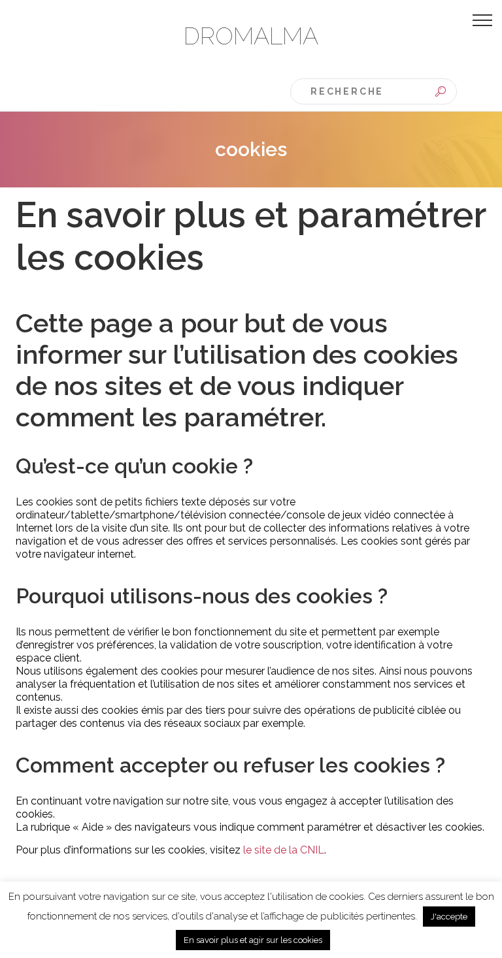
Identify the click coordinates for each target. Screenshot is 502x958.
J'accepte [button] (449, 916)
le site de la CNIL (283, 850)
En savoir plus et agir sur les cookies (253, 940)
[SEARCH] (440, 91)
